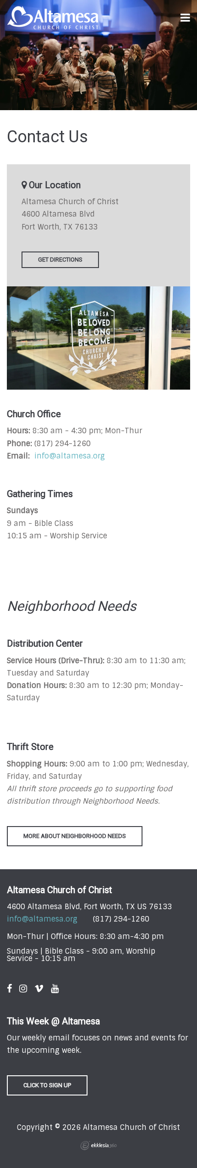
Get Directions (60, 259)
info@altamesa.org (69, 456)
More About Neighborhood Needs (74, 836)
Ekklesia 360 (98, 1145)
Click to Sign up (47, 1085)
